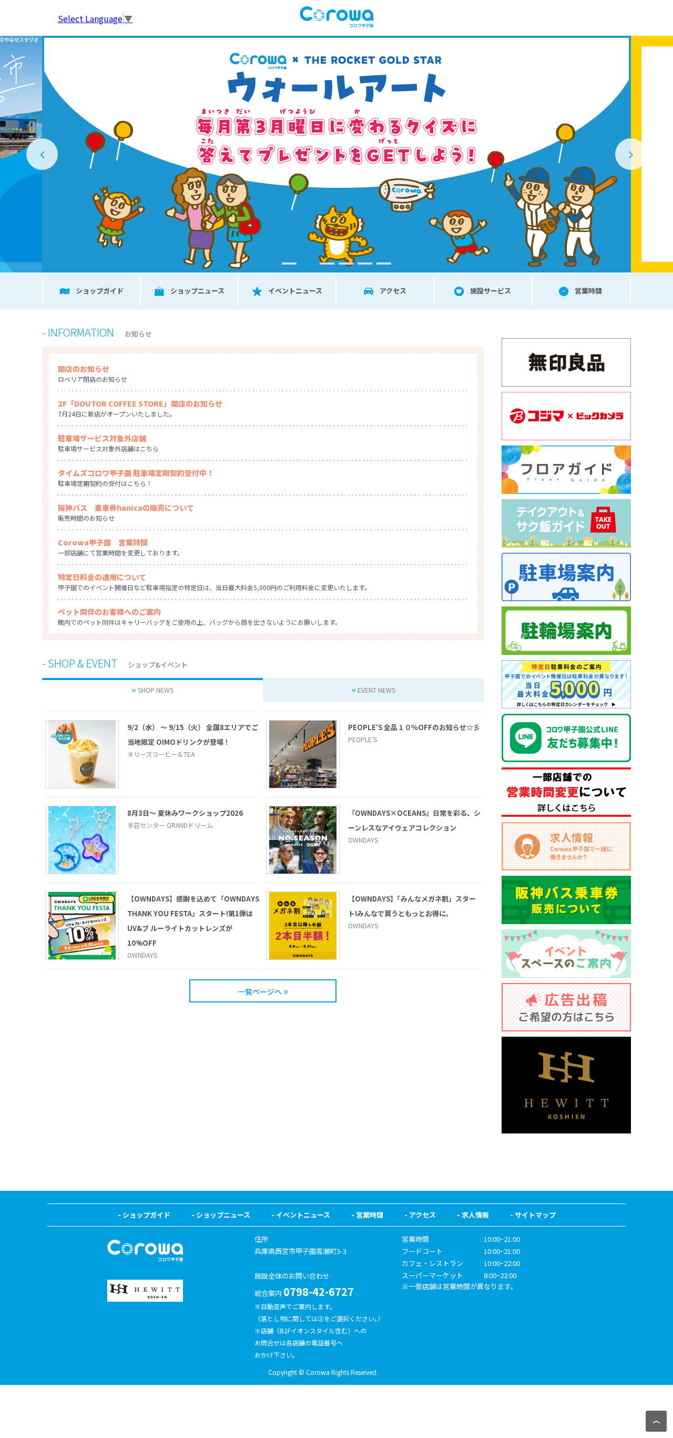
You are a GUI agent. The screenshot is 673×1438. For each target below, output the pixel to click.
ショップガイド (146, 1215)
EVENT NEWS (376, 689)
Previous (42, 154)
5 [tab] (365, 263)
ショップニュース (223, 1215)
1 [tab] (289, 263)
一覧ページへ (260, 991)
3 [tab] (327, 263)
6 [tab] (383, 263)
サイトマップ (535, 1215)
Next (631, 154)
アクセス (422, 1215)
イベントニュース (303, 1215)
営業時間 (369, 1215)
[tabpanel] (346, 154)
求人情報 (475, 1215)
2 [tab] (308, 263)
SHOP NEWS (156, 689)
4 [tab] (346, 263)
